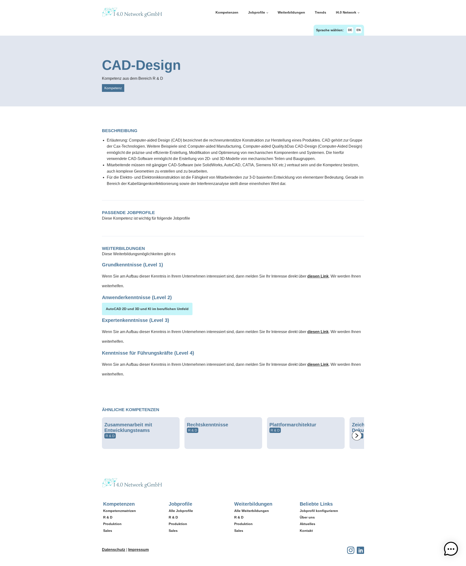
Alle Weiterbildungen (251, 511)
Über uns (307, 517)
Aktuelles (307, 524)
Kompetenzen (227, 12)
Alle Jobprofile (181, 511)
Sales (107, 531)
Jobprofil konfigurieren (319, 511)
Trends (320, 12)
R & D (107, 517)
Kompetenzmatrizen (119, 511)
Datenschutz (113, 550)
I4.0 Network (346, 12)
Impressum (138, 550)
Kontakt (306, 531)
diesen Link (318, 276)
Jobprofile (256, 12)
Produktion (112, 524)
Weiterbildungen (291, 12)
